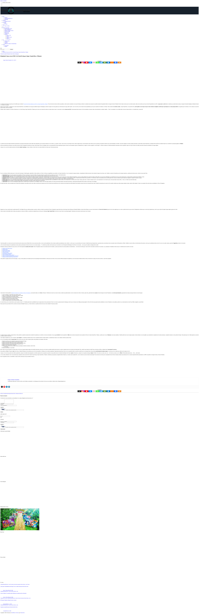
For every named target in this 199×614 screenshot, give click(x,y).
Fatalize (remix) (5, 249)
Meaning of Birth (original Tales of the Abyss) (10, 256)
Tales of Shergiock (8, 29)
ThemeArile (22, 612)
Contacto (6, 42)
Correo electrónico (3, 405)
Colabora (6, 41)
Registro (6, 46)
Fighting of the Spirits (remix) (7, 248)
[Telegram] (101, 62)
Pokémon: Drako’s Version (9, 30)
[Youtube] (86, 62)
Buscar (12, 49)
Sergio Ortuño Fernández (7, 60)
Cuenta (3, 44)
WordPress (13, 612)
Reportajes (6, 19)
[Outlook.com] (108, 62)
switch (19, 393)
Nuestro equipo (7, 40)
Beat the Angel (4, 250)
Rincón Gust (7, 32)
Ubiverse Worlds (7, 31)
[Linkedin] (7, 387)
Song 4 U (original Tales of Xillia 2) (8, 254)
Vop (3, 39)
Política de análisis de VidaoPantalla (10, 43)
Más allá (6, 34)
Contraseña (2, 422)
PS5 (5, 23)
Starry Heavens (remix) (6, 251)
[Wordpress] (9, 387)
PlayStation (4, 22)
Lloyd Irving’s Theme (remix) (7, 253)
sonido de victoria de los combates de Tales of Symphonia (21, 292)
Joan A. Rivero (5, 590)
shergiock (9, 393)
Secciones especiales (5, 27)
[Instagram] (83, 62)
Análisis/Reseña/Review (9, 18)
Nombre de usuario (3, 421)
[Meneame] (112, 62)
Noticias (6, 17)
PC (3, 26)
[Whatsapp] (97, 62)
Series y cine (9, 35)
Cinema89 (5, 610)
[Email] (105, 62)
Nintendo (4, 20)
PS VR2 (6, 24)
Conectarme (6, 45)
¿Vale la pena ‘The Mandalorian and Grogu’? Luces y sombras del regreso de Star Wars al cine (14, 586)
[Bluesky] (90, 62)
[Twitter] (2, 387)
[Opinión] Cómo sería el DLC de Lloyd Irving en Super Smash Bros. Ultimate (15, 52)
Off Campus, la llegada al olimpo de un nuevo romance (8, 600)
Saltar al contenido (3, 0)
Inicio (3, 16)
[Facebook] (115, 62)
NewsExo (17, 612)
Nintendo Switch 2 (8, 21)
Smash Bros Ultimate (14, 393)
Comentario (2, 403)
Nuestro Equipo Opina (8, 28)
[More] (119, 62)
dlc (0, 393)
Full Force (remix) (5, 252)
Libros (8, 36)
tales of (21, 393)
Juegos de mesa (9, 37)
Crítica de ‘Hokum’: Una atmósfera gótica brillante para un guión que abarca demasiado (13, 593)
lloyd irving (3, 393)
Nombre (2, 404)
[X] (79, 62)
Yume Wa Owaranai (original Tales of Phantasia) (10, 255)
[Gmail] (94, 62)
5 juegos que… (7, 33)
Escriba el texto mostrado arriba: (11, 427)
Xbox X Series (7, 25)
